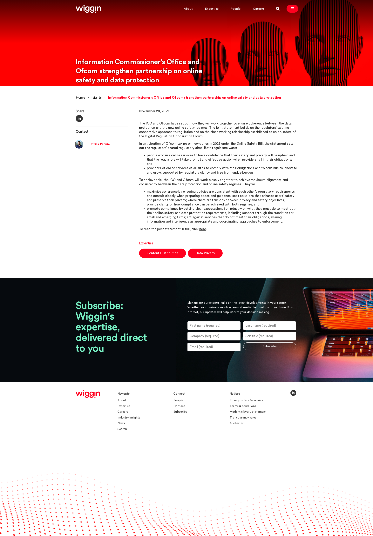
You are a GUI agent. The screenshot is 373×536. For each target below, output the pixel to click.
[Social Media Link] (293, 393)
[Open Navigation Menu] (292, 9)
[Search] (278, 9)
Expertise (212, 8)
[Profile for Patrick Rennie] (79, 147)
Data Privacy (205, 253)
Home (80, 97)
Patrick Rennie (99, 144)
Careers (258, 8)
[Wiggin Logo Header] (88, 9)
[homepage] (88, 394)
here (202, 229)
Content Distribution (162, 253)
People (236, 8)
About (188, 8)
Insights (96, 97)
